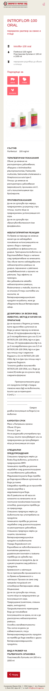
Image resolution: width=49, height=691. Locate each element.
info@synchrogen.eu (36, 688)
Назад (15, 675)
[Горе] (45, 689)
